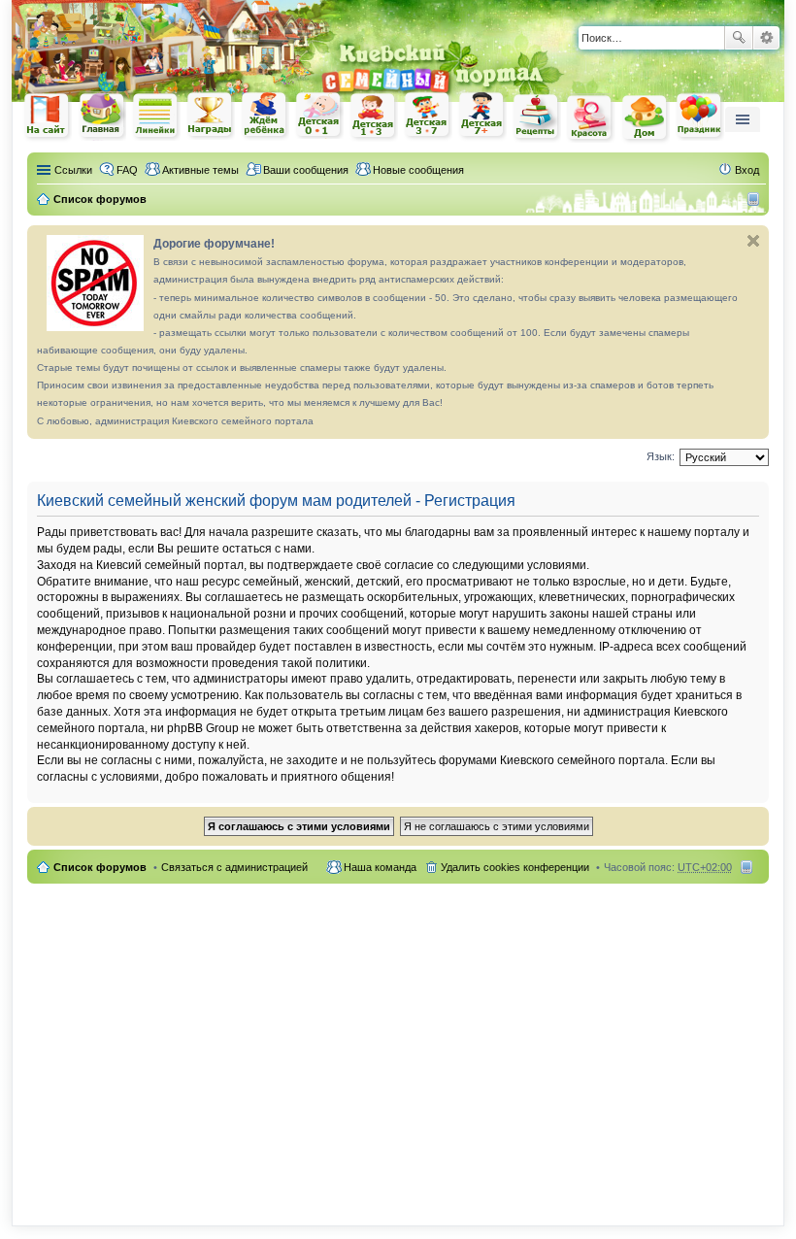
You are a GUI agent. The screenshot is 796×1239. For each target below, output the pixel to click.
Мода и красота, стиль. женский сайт (591, 118)
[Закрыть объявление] (753, 241)
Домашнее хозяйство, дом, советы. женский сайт (645, 118)
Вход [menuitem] (747, 170)
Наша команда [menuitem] (380, 867)
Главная (102, 116)
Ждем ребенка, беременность (265, 116)
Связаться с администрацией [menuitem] (234, 867)
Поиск (738, 38)
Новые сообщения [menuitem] (418, 170)
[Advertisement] (398, 1043)
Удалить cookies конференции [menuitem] (515, 867)
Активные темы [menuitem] (200, 170)
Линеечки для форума (156, 116)
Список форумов (100, 867)
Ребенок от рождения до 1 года (319, 115)
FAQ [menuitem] (127, 170)
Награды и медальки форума (210, 115)
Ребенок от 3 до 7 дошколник (428, 116)
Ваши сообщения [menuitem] (305, 170)
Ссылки (73, 170)
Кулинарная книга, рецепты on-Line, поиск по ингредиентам (537, 117)
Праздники (700, 116)
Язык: (661, 456)
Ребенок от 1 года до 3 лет (373, 116)
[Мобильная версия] (756, 199)
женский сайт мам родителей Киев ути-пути (47, 117)
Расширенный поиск (766, 38)
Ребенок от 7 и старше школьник (482, 116)
